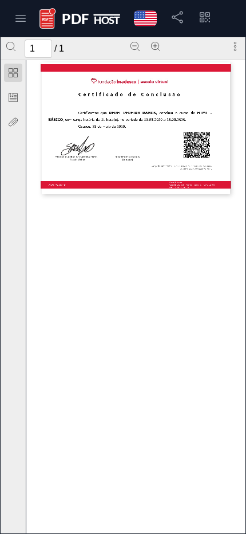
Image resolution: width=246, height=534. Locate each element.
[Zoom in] (155, 46)
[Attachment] (13, 122)
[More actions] (235, 46)
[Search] (11, 46)
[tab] (13, 74)
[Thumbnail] (13, 73)
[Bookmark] (13, 97)
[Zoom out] (135, 46)
